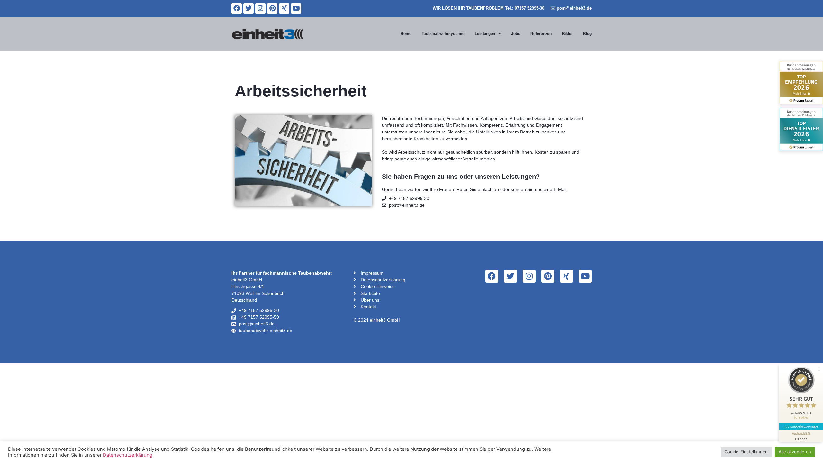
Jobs (515, 34)
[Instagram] (260, 8)
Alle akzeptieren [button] (795, 451)
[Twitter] (248, 8)
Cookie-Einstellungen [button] (746, 451)
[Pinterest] (272, 8)
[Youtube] (296, 8)
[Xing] (284, 8)
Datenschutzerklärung (127, 455)
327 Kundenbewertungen (801, 426)
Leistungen (485, 34)
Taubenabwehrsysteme (443, 34)
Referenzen (541, 34)
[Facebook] (236, 8)
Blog (587, 34)
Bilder (567, 34)
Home (406, 34)
